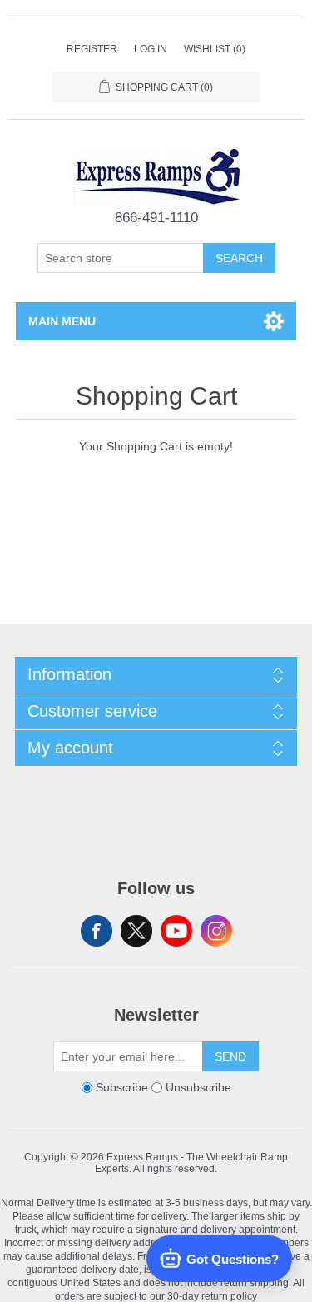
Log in (150, 49)
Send (230, 1056)
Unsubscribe (198, 1087)
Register (92, 49)
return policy (229, 1295)
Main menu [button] (62, 321)
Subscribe (122, 1087)
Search (239, 258)
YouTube (176, 931)
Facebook (96, 931)
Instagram (216, 931)
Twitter (136, 931)
